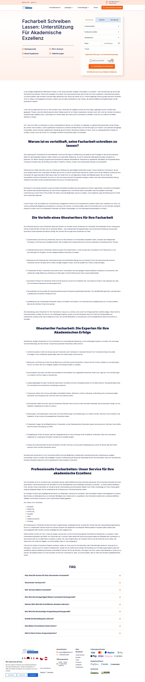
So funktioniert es (54, 7)
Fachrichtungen (82, 7)
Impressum (50, 672)
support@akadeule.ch (113, 1)
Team (77, 660)
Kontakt (78, 657)
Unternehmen (80, 655)
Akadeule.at (79, 667)
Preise (96, 7)
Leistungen (67, 7)
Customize (11, 675)
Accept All (33, 675)
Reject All (22, 675)
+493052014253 (112, 3)
